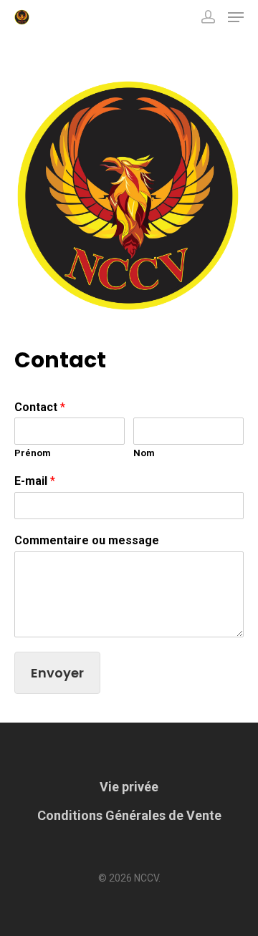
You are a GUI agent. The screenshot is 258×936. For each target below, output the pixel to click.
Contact (39, 407)
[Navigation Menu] (236, 17)
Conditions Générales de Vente (129, 815)
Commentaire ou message (86, 540)
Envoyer (57, 673)
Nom (144, 453)
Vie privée (129, 786)
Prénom (32, 453)
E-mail (34, 481)
